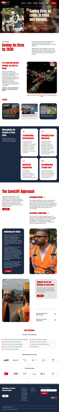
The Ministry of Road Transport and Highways (15, 339)
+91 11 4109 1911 (24, 390)
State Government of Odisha (39, 339)
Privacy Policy (33, 390)
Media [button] (47, 3)
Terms (32, 392)
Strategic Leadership (38, 213)
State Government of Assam (11, 349)
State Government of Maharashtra (12, 346)
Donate (40, 296)
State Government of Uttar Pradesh (13, 344)
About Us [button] (23, 3)
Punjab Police (35, 346)
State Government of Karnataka (40, 344)
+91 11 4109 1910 (24, 392)
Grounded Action (36, 197)
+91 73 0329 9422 (24, 400)
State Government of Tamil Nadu (12, 341)
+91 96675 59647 (24, 394)
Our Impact (8, 271)
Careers (32, 387)
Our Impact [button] (35, 3)
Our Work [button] (29, 3)
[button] (28, 378)
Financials (33, 389)
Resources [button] (41, 3)
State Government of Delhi (38, 341)
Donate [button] (53, 3)
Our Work (6, 209)
